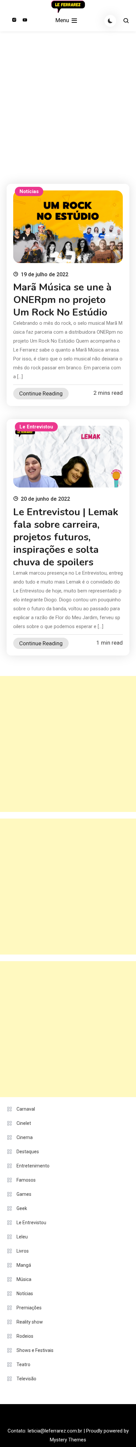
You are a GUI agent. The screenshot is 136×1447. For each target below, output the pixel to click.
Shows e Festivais (35, 1350)
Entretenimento (33, 1165)
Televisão (26, 1378)
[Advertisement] (68, 103)
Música (24, 1279)
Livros (23, 1251)
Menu (62, 20)
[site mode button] (110, 21)
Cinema (25, 1137)
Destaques (28, 1151)
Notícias (29, 191)
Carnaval (26, 1109)
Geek (22, 1208)
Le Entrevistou (36, 427)
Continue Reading (41, 393)
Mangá (24, 1265)
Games (24, 1194)
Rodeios (25, 1336)
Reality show (30, 1322)
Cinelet (24, 1123)
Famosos (26, 1180)
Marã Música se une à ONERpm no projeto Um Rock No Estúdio (62, 300)
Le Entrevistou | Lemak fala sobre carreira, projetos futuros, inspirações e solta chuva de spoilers (65, 537)
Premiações (29, 1307)
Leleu (22, 1236)
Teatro (23, 1364)
